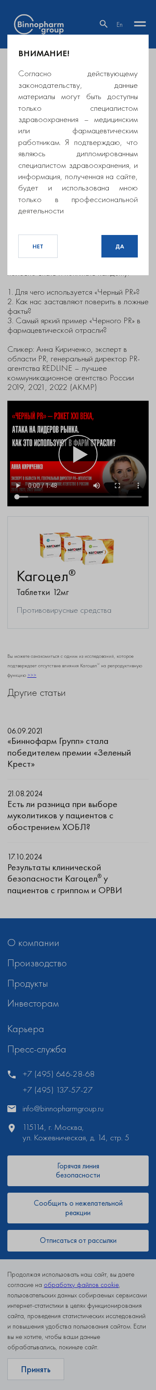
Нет (37, 246)
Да (119, 246)
